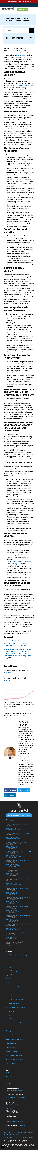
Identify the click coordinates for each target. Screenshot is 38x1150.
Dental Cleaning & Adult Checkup (16, 955)
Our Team (9, 1076)
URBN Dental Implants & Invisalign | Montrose (17, 833)
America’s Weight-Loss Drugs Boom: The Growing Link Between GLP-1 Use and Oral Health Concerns (19, 704)
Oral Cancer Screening (13, 987)
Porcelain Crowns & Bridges (14, 1059)
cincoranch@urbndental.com (13, 884)
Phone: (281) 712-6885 (11, 883)
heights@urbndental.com (12, 911)
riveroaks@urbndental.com (13, 829)
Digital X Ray (9, 975)
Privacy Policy (8, 1137)
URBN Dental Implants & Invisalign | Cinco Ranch (18, 878)
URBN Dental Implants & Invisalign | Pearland (17, 941)
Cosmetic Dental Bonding (14, 1055)
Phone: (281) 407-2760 (12, 855)
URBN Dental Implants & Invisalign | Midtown (17, 888)
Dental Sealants (11, 1043)
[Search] (31, 30)
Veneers (8, 963)
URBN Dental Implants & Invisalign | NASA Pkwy (18, 932)
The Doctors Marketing (13, 1134)
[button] (35, 10)
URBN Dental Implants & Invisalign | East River (18, 860)
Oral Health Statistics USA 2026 (15, 678)
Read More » (8, 673)
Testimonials (10, 1080)
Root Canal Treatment (13, 1035)
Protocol (22, 1125)
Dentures (9, 1027)
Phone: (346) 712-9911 (11, 901)
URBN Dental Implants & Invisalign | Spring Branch (19, 915)
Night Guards (10, 983)
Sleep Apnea (10, 1031)
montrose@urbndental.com (13, 838)
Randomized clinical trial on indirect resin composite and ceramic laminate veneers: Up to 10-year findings (18, 643)
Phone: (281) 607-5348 (12, 837)
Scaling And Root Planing (13, 1015)
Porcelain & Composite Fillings (15, 1007)
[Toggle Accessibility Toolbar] (34, 1146)
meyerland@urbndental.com (13, 929)
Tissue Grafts (10, 1019)
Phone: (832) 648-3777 (12, 910)
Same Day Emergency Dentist (15, 1023)
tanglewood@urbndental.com (13, 856)
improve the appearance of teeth (18, 85)
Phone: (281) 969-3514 (11, 936)
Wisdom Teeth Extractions (14, 1039)
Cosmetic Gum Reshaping (14, 999)
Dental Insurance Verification (15, 1091)
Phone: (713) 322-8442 (12, 828)
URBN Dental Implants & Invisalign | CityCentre (18, 897)
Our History (9, 1073)
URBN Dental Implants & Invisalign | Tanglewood (18, 851)
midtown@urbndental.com (12, 893)
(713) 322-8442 (15, 1105)
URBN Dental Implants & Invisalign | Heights (17, 906)
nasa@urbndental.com (11, 937)
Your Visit (9, 1083)
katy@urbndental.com (11, 847)
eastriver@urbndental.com (13, 865)
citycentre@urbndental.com (13, 902)
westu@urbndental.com (12, 874)
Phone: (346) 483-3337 (12, 928)
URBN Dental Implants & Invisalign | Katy (16, 842)
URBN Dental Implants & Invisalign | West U (17, 869)
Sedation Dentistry (12, 1051)
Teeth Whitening (11, 1063)
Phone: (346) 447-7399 (12, 873)
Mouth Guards (10, 979)
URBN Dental (20, 55)
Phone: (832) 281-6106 (11, 919)
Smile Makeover (11, 995)
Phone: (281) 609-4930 (12, 846)
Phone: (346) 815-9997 (12, 892)
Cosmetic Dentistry (12, 991)
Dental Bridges (10, 1047)
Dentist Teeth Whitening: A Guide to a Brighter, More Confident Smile (17, 714)
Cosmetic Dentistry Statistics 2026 (16, 671)
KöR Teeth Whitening (12, 1003)
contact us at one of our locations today (18, 629)
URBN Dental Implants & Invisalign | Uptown (17, 824)
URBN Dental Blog (11, 1118)
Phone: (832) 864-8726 (12, 864)
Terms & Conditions (20, 1137)
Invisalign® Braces (11, 967)
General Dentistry (11, 971)
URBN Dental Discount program (15, 1098)
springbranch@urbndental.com (14, 920)
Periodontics (10, 1011)
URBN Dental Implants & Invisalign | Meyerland (18, 924)
